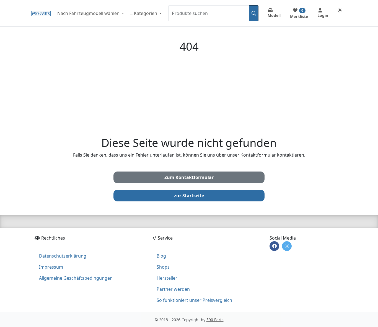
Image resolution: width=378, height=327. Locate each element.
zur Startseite (189, 196)
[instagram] (287, 246)
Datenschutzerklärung (62, 256)
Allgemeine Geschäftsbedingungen (76, 278)
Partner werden (173, 289)
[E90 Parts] (41, 13)
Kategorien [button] (145, 13)
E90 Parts (215, 319)
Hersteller (167, 278)
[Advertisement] (189, 94)
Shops (163, 267)
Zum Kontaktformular (189, 177)
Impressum (51, 267)
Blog (161, 256)
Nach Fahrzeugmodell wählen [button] (89, 13)
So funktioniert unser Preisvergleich (194, 300)
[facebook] (274, 246)
